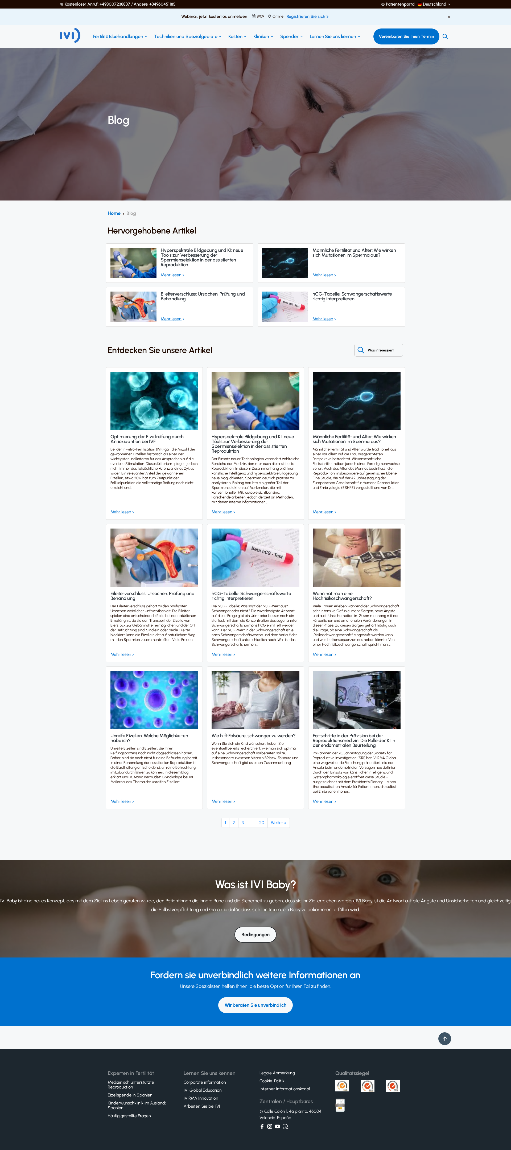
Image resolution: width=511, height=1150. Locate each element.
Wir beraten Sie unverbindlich (255, 1005)
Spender (289, 36)
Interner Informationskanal (284, 1089)
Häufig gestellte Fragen (129, 1116)
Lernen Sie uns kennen (333, 36)
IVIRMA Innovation (201, 1098)
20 (261, 822)
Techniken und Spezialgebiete (185, 36)
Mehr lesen (171, 274)
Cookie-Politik (272, 1081)
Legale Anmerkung (277, 1073)
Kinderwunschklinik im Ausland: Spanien (137, 1105)
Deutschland (434, 4)
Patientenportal (400, 4)
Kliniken (261, 36)
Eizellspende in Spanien (130, 1095)
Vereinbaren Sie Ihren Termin (406, 36)
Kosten (235, 36)
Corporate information (205, 1082)
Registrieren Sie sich (306, 16)
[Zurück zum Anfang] (444, 1038)
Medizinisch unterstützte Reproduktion (131, 1085)
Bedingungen (255, 935)
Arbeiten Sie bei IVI (202, 1106)
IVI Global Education (203, 1090)
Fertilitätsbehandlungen (118, 36)
